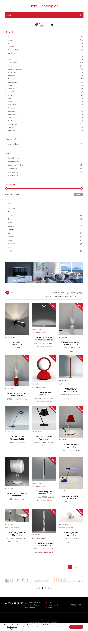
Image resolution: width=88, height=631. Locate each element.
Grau (10, 222)
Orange (11, 230)
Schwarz (11, 237)
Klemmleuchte (13, 158)
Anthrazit (11, 212)
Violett (10, 247)
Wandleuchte (13, 176)
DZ (9, 56)
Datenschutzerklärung (49, 620)
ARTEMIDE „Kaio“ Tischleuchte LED (17, 438)
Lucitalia (11, 95)
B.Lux (9, 43)
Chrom (10, 215)
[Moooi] (73, 580)
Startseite (16, 280)
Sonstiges (11, 121)
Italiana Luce (12, 82)
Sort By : (49, 296)
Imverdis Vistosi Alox (15, 69)
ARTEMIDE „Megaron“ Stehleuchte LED (44, 493)
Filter (78, 194)
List (12, 293)
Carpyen (11, 47)
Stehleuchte (12, 169)
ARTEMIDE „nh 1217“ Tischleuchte (70, 534)
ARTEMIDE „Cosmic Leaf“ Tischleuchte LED (71, 343)
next (80, 567)
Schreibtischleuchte (15, 165)
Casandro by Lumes (15, 50)
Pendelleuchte (13, 161)
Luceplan (11, 89)
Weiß (10, 251)
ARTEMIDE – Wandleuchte (17, 343)
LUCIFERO (11, 92)
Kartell (10, 85)
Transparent (12, 244)
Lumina (10, 98)
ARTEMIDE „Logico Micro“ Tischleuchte (17, 494)
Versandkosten (40, 332)
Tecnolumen (12, 124)
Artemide (11, 40)
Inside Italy (11, 76)
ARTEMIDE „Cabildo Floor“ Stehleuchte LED (44, 339)
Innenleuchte (13, 144)
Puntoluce (11, 108)
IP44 (9, 79)
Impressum (35, 620)
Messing (11, 226)
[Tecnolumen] (34, 580)
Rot (9, 233)
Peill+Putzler (12, 105)
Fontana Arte (12, 63)
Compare (19, 321)
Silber (10, 240)
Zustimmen (76, 627)
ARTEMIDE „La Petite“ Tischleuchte (44, 438)
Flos (9, 60)
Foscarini (11, 66)
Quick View (14, 321)
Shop (26, 280)
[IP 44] (53, 580)
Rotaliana (11, 111)
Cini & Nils (11, 53)
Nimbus (10, 102)
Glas (9, 219)
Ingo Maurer (12, 72)
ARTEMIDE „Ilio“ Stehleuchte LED (70, 390)
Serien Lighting (13, 114)
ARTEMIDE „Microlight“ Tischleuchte (71, 497)
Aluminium (12, 208)
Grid (7, 293)
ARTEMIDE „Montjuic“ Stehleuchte (17, 534)
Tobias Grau (12, 127)
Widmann (11, 131)
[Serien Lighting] (15, 580)
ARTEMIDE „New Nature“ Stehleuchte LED (44, 544)
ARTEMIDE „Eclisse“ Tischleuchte (44, 394)
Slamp (10, 118)
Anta (9, 37)
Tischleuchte (13, 172)
